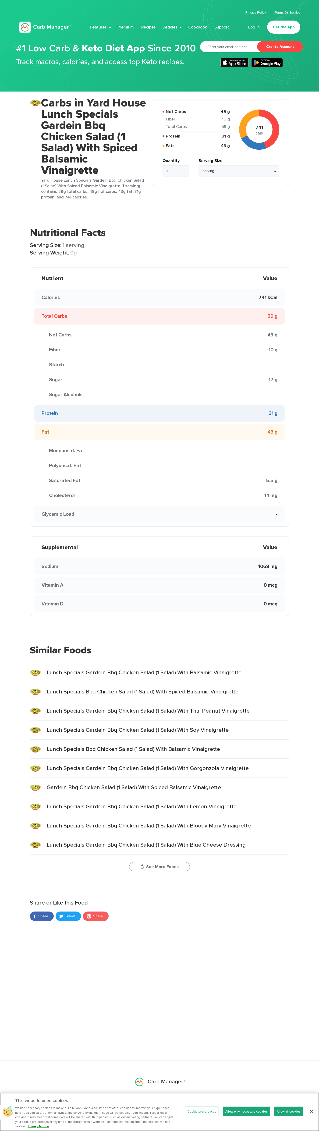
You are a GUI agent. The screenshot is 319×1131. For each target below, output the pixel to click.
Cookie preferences (202, 1111)
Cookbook (197, 27)
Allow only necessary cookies (246, 1111)
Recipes (148, 27)
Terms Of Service (287, 12)
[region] (159, 1112)
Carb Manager (45, 27)
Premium (125, 27)
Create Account (280, 46)
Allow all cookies (289, 1111)
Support (221, 27)
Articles (170, 27)
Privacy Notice (38, 1126)
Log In (254, 27)
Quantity (171, 160)
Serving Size (210, 160)
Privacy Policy (256, 12)
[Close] (311, 1111)
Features (98, 27)
